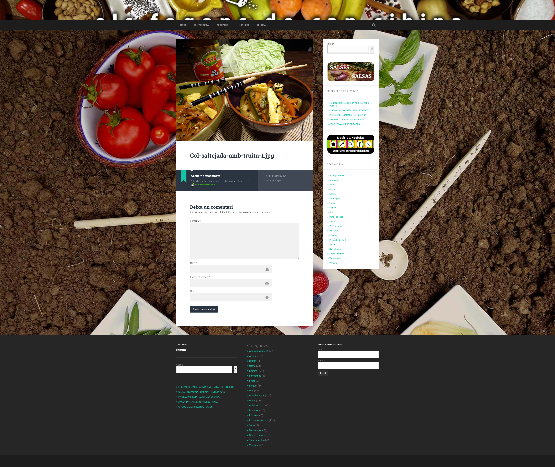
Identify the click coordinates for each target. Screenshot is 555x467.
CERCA (330, 44)
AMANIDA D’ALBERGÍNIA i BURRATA (347, 119)
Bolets (332, 184)
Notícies (244, 25)
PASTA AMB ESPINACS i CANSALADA (347, 115)
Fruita (332, 203)
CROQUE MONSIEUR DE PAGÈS (344, 124)
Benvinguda (201, 25)
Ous (331, 212)
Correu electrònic (200, 277)
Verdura (333, 263)
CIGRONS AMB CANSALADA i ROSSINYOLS (350, 110)
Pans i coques (336, 217)
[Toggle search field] (374, 25)
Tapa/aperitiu (335, 258)
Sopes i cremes (336, 253)
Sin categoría (335, 249)
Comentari (196, 221)
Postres (333, 235)
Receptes (222, 25)
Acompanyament (337, 175)
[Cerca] (372, 49)
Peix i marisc (335, 226)
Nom (193, 263)
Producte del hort (337, 240)
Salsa (332, 244)
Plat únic (333, 230)
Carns (332, 189)
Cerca (179, 364)
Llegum (332, 207)
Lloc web (194, 291)
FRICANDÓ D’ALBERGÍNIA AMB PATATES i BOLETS (206, 387)
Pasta (332, 221)
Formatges (334, 198)
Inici (183, 25)
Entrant (332, 194)
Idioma (261, 25)
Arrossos (333, 180)
